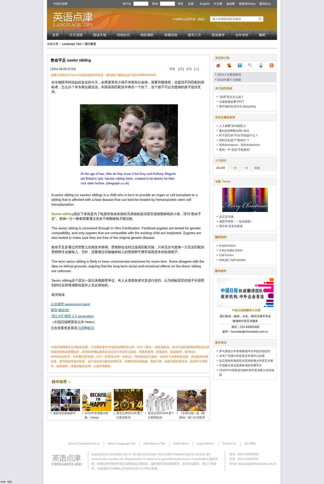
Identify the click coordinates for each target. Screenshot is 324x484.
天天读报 (76, 35)
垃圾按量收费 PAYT (231, 101)
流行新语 (90, 44)
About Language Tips (122, 443)
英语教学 (218, 35)
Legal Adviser (205, 443)
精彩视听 (147, 35)
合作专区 (242, 35)
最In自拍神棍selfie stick (234, 130)
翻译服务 (221, 271)
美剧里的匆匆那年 (64, 413)
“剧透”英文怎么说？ (231, 97)
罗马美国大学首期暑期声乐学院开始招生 (244, 351)
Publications (181, 443)
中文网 (218, 3)
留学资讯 (221, 342)
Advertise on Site (154, 443)
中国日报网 (60, 3)
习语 (80, 328)
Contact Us (229, 443)
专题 (223, 181)
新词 (90, 328)
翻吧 (262, 35)
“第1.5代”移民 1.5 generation (72, 316)
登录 (180, 3)
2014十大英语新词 (229, 74)
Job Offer (250, 443)
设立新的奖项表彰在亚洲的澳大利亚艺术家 (246, 360)
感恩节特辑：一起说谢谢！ (236, 221)
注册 (191, 3)
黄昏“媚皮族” (60, 310)
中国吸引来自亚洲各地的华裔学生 (240, 365)
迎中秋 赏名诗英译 (231, 226)
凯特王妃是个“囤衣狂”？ (234, 140)
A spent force (227, 245)
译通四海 (170, 35)
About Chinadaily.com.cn (84, 443)
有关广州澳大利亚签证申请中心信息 (242, 356)
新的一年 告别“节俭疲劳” (234, 149)
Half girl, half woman (232, 260)
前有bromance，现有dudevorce (239, 145)
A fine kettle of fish (230, 250)
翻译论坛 (265, 3)
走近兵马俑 (226, 216)
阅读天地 (99, 35)
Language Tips (72, 44)
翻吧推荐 (221, 237)
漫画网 (230, 3)
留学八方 (194, 35)
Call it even (226, 255)
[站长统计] (6, 482)
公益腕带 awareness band (70, 304)
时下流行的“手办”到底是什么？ (238, 135)
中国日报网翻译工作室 (246, 310)
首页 (55, 35)
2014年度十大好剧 (229, 79)
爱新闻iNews (247, 3)
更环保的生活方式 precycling (237, 106)
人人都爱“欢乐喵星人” (233, 126)
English (205, 3)
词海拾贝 (123, 35)
